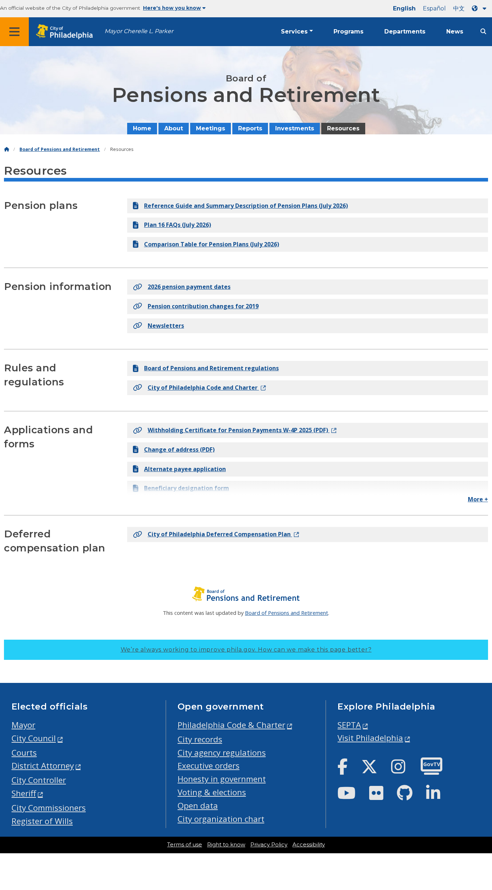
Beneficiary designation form (186, 488)
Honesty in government (222, 778)
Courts (24, 752)
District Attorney (43, 765)
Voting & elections (212, 792)
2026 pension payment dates (189, 287)
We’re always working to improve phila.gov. (246, 649)
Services (294, 31)
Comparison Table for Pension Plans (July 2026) (211, 244)
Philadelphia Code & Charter (231, 724)
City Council (34, 738)
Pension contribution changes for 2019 (203, 306)
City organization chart (221, 818)
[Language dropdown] (480, 8)
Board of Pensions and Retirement (59, 149)
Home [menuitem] (142, 128)
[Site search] (483, 31)
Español (434, 8)
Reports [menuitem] (250, 128)
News (454, 31)
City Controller (39, 780)
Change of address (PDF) (179, 449)
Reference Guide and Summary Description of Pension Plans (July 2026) (246, 206)
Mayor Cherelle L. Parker (138, 31)
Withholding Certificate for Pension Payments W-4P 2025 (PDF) (239, 430)
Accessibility (308, 844)
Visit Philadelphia (370, 737)
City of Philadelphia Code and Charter (203, 388)
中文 (459, 8)
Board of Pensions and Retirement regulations (211, 368)
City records (200, 739)
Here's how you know (172, 8)
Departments (404, 31)
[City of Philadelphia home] (66, 32)
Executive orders (209, 765)
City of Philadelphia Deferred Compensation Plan (220, 534)
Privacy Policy (268, 844)
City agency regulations (222, 752)
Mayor (23, 724)
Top (476, 841)
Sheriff (24, 793)
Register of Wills (42, 821)
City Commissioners (49, 807)
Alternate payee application (185, 469)
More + (478, 499)
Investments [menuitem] (294, 128)
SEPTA (349, 724)
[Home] (6, 149)
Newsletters (166, 326)
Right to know (226, 844)
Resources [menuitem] (343, 128)
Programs (348, 31)
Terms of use (184, 844)
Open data (198, 805)
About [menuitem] (173, 128)
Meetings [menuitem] (210, 128)
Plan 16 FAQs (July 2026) (177, 225)
